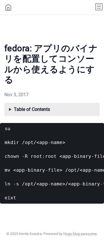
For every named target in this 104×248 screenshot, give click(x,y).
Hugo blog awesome (80, 234)
